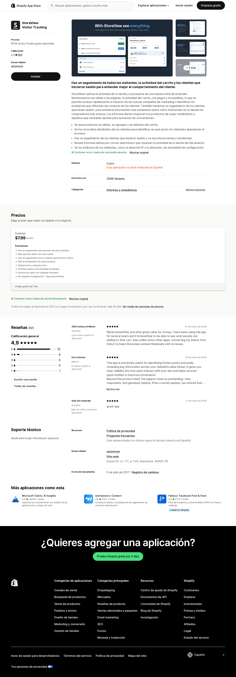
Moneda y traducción (111, 637)
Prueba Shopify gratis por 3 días (118, 556)
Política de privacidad (121, 431)
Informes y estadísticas (122, 190)
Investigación (149, 617)
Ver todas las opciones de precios (143, 306)
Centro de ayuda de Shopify (159, 590)
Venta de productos (67, 604)
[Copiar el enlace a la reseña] (97, 326)
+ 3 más (191, 67)
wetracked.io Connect (108, 495)
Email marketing (108, 617)
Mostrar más (113, 389)
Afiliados (189, 624)
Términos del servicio (77, 655)
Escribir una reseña (25, 379)
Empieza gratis (211, 5)
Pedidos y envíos (65, 610)
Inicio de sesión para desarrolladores (35, 655)
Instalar (35, 76)
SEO (100, 624)
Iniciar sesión (184, 5)
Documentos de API (154, 597)
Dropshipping (106, 590)
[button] (45, 501)
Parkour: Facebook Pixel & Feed (187, 495)
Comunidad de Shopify (156, 604)
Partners (189, 617)
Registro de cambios (145, 472)
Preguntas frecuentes (121, 435)
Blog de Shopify (151, 610)
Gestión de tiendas (66, 631)
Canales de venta (65, 590)
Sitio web (113, 456)
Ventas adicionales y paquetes (117, 610)
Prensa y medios (194, 610)
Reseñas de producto (111, 604)
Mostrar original (139, 152)
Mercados (104, 597)
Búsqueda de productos (70, 597)
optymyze (17, 66)
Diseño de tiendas (66, 617)
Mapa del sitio (137, 655)
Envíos (101, 631)
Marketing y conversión (69, 624)
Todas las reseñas (25, 386)
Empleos (189, 597)
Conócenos (191, 590)
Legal (187, 631)
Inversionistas (193, 604)
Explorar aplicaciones (152, 5)
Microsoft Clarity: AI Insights (39, 495)
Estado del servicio (196, 637)
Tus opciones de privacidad (29, 666)
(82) (20, 54)
